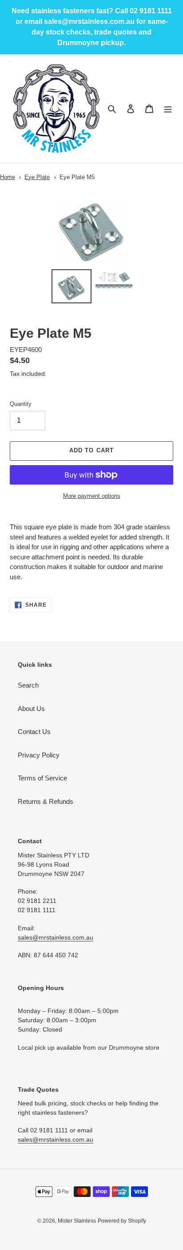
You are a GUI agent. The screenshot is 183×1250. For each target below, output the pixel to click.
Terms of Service (42, 778)
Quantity (21, 404)
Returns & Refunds (45, 801)
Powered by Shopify (122, 1221)
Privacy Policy (39, 755)
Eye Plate (37, 177)
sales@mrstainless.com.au (55, 937)
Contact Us (34, 731)
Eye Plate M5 (77, 177)
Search (28, 685)
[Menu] (168, 108)
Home (7, 177)
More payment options (91, 496)
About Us (31, 708)
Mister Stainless (77, 1221)
